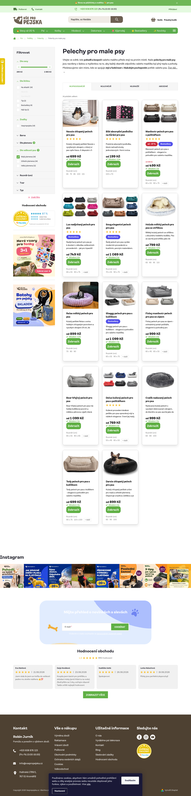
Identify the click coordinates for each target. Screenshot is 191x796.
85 (74, 174)
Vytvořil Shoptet (171, 790)
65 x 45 (149, 351)
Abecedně (163, 86)
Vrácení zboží (61, 745)
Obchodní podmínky (65, 755)
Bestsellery (26, 105)
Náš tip (24, 110)
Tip (23, 101)
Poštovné (23, 9)
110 (158, 262)
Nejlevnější (106, 86)
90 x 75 (156, 183)
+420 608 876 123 (28, 750)
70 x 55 (109, 272)
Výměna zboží (61, 736)
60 (147, 436)
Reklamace (60, 740)
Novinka (25, 96)
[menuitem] (25, 31)
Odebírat (119, 626)
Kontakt (38, 9)
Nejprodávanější (77, 86)
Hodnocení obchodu (95, 650)
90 (75, 351)
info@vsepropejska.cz (31, 763)
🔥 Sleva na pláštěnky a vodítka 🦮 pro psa (94, 3)
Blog (98, 750)
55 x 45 (109, 440)
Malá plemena (28, 157)
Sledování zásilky (105, 755)
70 (67, 351)
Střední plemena (29, 161)
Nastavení (60, 791)
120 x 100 (78, 520)
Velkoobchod (61, 769)
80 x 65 (77, 436)
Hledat (117, 19)
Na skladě (26, 87)
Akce (24, 92)
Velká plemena (28, 166)
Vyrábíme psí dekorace (108, 740)
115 (83, 174)
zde (88, 784)
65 (67, 174)
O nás (99, 736)
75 (71, 174)
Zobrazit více (95, 694)
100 (78, 174)
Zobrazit (73, 164)
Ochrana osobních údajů (67, 759)
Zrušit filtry (35, 197)
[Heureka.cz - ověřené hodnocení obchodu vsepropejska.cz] (34, 219)
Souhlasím (130, 780)
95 (154, 262)
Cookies (58, 764)
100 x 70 (109, 174)
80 (150, 262)
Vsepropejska (28, 126)
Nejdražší (134, 86)
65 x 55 (149, 183)
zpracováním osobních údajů (109, 634)
